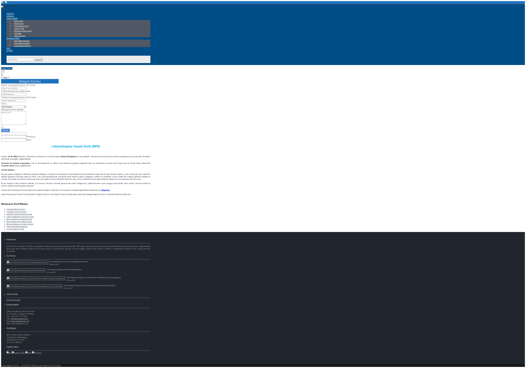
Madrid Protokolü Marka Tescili (19, 214)
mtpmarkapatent (14, 300)
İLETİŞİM (9, 50)
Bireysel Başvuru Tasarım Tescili (20, 224)
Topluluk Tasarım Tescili (16, 211)
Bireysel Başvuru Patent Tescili (19, 221)
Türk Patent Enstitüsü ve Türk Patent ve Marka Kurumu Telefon (89, 285)
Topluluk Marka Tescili (16, 209)
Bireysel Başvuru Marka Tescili (19, 219)
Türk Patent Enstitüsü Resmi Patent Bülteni (64, 269)
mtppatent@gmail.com (20, 321)
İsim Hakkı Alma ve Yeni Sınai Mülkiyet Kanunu (69, 261)
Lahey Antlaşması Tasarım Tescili (20, 216)
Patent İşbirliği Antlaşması (17, 226)
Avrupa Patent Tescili (15, 229)
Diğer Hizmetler (19, 36)
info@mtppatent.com (19, 318)
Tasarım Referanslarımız (22, 46)
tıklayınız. (105, 190)
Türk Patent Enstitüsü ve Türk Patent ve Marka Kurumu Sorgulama (93, 277)
